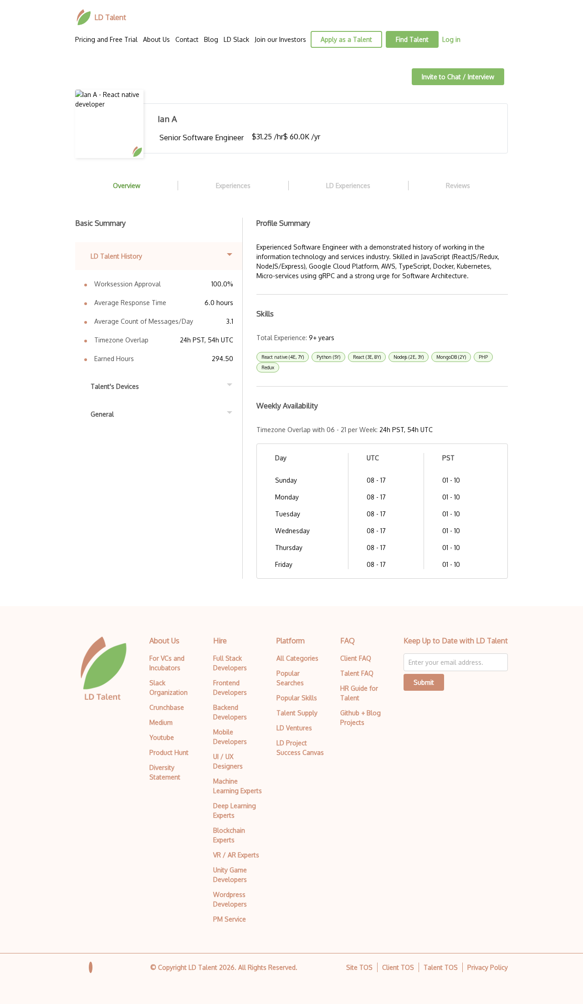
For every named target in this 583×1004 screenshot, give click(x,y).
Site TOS (359, 967)
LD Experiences (348, 185)
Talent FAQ (356, 673)
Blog (211, 39)
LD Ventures (294, 728)
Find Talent (412, 39)
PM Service (229, 919)
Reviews (458, 185)
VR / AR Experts (236, 855)
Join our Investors (280, 39)
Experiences (233, 185)
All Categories (297, 658)
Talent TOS (441, 967)
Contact (187, 39)
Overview (126, 185)
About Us (156, 39)
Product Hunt (169, 752)
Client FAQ (355, 658)
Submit (424, 682)
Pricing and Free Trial (106, 39)
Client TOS (398, 967)
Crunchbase (166, 707)
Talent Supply (296, 713)
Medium (161, 722)
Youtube (161, 737)
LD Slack (236, 39)
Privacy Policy (487, 967)
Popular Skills (296, 698)
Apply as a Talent (346, 39)
